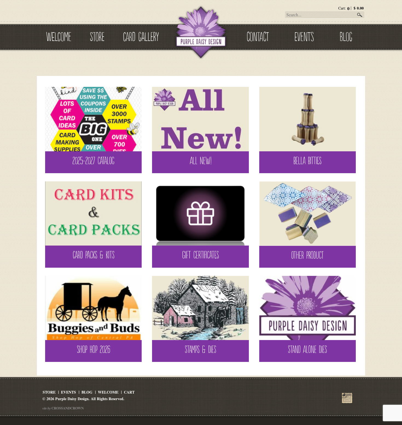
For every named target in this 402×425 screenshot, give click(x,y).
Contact (258, 36)
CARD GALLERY (141, 36)
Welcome (58, 36)
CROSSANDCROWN (67, 408)
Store (97, 36)
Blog (346, 36)
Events (304, 36)
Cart (129, 392)
